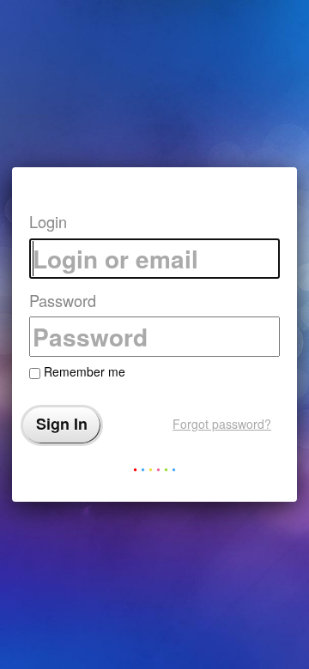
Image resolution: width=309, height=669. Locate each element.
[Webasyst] (154, 473)
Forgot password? (222, 424)
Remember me (82, 371)
